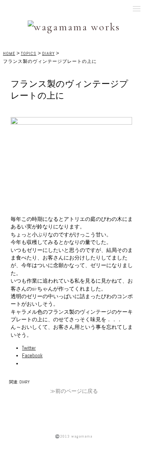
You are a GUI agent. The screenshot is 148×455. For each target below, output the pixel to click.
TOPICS (28, 53)
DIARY (48, 53)
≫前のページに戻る (74, 391)
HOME (9, 53)
